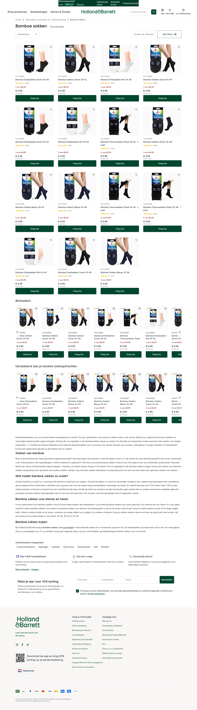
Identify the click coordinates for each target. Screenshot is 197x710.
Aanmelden (166, 579)
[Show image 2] (33, 71)
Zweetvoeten (83, 547)
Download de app (115, 3)
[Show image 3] (35, 71)
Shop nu (80, 4)
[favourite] (36, 308)
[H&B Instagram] (17, 644)
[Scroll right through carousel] (179, 332)
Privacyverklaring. (96, 593)
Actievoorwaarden (131, 3)
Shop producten (17, 11)
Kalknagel (43, 547)
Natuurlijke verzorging (36, 19)
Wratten (105, 547)
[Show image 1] (31, 71)
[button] (27, 34)
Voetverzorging (58, 19)
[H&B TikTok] (27, 644)
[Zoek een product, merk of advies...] (154, 11)
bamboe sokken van (58, 527)
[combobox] (140, 11)
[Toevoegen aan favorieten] (51, 47)
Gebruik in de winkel (102, 3)
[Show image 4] (37, 71)
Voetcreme (68, 547)
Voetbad (55, 547)
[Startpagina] (98, 12)
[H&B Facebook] (22, 644)
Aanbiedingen (38, 11)
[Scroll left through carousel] (17, 332)
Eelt (96, 547)
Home (18, 19)
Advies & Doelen (61, 11)
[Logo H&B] (98, 13)
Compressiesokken (26, 547)
